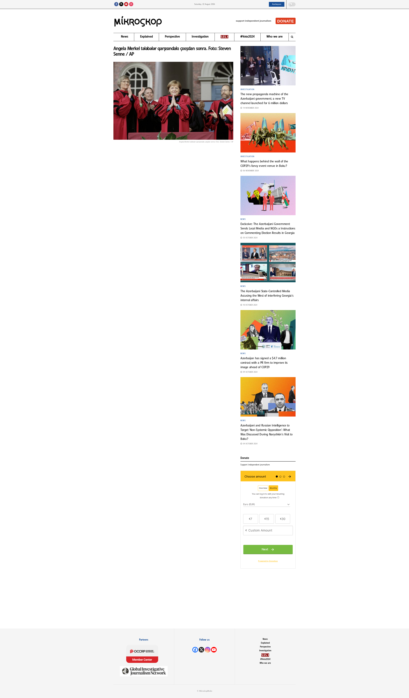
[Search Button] (292, 37)
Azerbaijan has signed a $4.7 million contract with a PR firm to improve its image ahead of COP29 (264, 363)
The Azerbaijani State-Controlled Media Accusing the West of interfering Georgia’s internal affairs (266, 296)
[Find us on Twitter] (121, 4)
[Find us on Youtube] (126, 4)
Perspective (172, 36)
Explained (146, 36)
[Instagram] (207, 649)
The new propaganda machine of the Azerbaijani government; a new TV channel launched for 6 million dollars (264, 99)
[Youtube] (214, 649)
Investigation (200, 36)
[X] (201, 649)
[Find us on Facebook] (116, 4)
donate (285, 21)
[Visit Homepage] (138, 21)
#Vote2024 (247, 36)
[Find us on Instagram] (131, 4)
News (124, 36)
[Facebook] (195, 649)
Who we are (274, 36)
